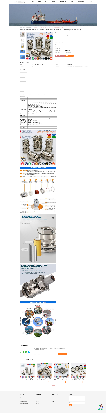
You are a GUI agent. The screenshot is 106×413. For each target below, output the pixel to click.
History (37, 399)
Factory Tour (54, 1)
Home (33, 1)
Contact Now (70, 55)
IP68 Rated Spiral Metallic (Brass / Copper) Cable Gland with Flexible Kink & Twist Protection (61, 379)
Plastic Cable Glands (23, 401)
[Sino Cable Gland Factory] (19, 1)
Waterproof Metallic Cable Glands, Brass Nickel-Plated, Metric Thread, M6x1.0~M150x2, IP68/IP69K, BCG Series (44, 379)
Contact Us (72, 1)
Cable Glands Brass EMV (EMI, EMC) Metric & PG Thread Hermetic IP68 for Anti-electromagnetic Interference (78, 379)
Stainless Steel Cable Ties (24, 403)
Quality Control (63, 1)
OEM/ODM (54, 399)
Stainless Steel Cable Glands (24, 399)
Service (37, 401)
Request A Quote (81, 1)
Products (39, 1)
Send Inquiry (62, 354)
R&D (53, 401)
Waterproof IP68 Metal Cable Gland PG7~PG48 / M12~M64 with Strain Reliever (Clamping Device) (49, 27)
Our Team (37, 403)
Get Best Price (60, 55)
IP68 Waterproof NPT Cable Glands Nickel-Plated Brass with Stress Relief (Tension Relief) (27, 379)
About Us (46, 1)
